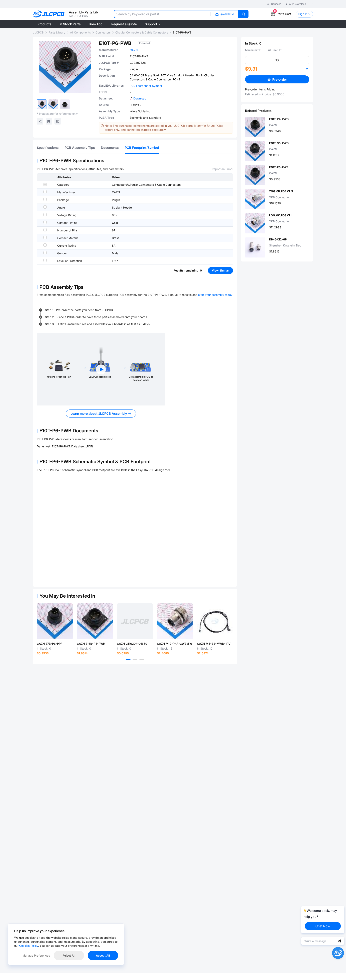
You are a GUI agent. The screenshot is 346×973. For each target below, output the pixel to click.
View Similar (220, 270)
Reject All (68, 955)
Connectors (103, 32)
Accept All (103, 955)
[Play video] (101, 369)
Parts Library (56, 32)
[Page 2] (135, 659)
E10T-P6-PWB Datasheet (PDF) (72, 446)
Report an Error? (222, 169)
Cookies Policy (28, 945)
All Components (80, 32)
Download (139, 98)
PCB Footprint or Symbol (146, 85)
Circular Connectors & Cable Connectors (141, 32)
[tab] (48, 148)
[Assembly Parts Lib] (49, 14)
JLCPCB (38, 32)
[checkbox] (45, 184)
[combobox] (162, 14)
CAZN (134, 50)
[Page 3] (141, 659)
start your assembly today (215, 294)
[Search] (243, 14)
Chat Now (322, 926)
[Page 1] (128, 659)
